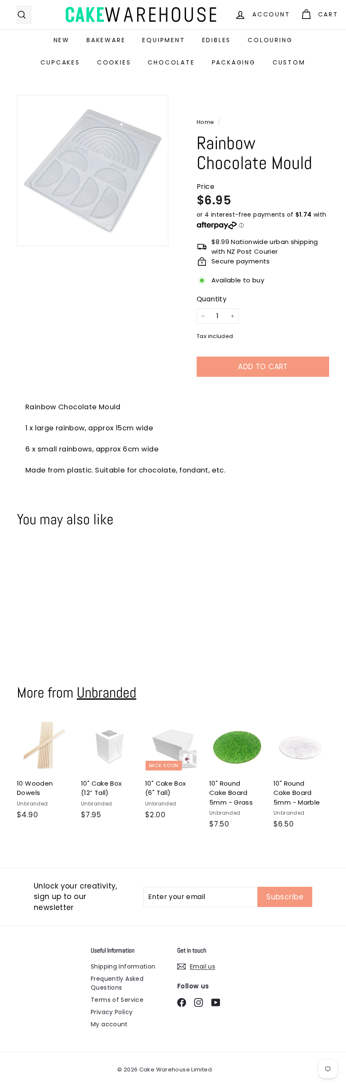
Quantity (212, 299)
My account (109, 1024)
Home (206, 122)
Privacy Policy (111, 1012)
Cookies (114, 62)
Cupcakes (60, 62)
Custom (289, 62)
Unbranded (106, 692)
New (62, 40)
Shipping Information (123, 966)
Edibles (216, 40)
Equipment (163, 40)
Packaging (234, 62)
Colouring (270, 40)
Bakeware (105, 40)
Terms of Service (117, 1000)
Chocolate (171, 62)
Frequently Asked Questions (117, 983)
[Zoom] (92, 170)
